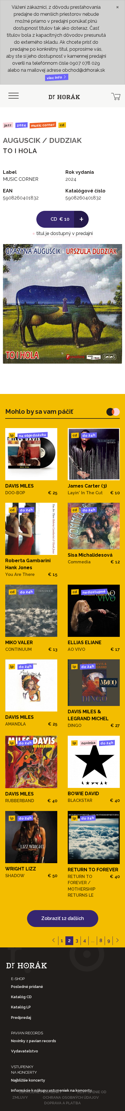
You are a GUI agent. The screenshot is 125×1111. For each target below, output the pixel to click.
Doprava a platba (62, 1103)
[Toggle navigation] (13, 96)
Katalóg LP (21, 1007)
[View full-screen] (113, 253)
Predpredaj (21, 1017)
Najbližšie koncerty (28, 1080)
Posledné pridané (27, 986)
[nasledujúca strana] (117, 940)
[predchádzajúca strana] (53, 940)
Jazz (8, 125)
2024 (21, 125)
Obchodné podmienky (40, 1092)
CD (62, 125)
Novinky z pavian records (33, 1041)
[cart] (115, 96)
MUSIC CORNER (43, 125)
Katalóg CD (21, 997)
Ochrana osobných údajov (71, 1097)
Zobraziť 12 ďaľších (62, 918)
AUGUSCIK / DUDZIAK (42, 140)
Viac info (55, 77)
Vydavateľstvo (24, 1051)
